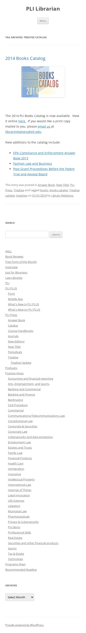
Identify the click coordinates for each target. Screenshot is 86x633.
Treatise (19, 190)
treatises (21, 195)
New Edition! (16, 341)
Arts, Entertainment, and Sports (28, 384)
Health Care (15, 463)
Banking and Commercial (24, 389)
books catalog (59, 190)
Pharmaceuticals (19, 516)
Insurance (14, 474)
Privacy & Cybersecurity (23, 522)
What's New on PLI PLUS (24, 310)
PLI (7, 283)
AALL (8, 251)
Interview (11, 267)
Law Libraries (13, 278)
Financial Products (20, 458)
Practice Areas (14, 373)
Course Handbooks (20, 331)
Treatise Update (21, 363)
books (44, 190)
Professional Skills (19, 532)
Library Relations (62, 195)
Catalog (13, 325)
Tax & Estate (16, 554)
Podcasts (11, 368)
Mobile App (15, 299)
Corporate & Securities (22, 426)
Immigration (16, 469)
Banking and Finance (21, 394)
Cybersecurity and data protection (30, 437)
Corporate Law (17, 432)
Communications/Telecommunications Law (36, 416)
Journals (13, 336)
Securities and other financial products (33, 543)
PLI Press (11, 315)
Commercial (16, 410)
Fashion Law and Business (32, 163)
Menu (43, 20)
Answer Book (46, 185)
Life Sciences (16, 501)
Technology (15, 559)
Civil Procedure (18, 405)
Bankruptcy (15, 400)
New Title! (62, 185)
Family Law (15, 453)
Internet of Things (19, 490)
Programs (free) (15, 564)
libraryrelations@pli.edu (23, 132)
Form (11, 294)
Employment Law (19, 442)
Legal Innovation (19, 495)
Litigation (14, 506)
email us (44, 126)
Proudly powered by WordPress (24, 625)
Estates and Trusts (20, 447)
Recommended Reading (21, 570)
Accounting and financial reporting (30, 379)
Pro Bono (14, 527)
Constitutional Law (20, 421)
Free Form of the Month (21, 262)
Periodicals (15, 352)
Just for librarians (16, 272)
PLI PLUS (11, 288)
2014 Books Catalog (25, 58)
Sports (12, 548)
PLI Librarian (43, 8)
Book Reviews (14, 256)
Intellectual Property (21, 479)
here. (22, 121)
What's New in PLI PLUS (23, 304)
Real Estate (15, 538)
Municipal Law (17, 511)
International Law (19, 485)
